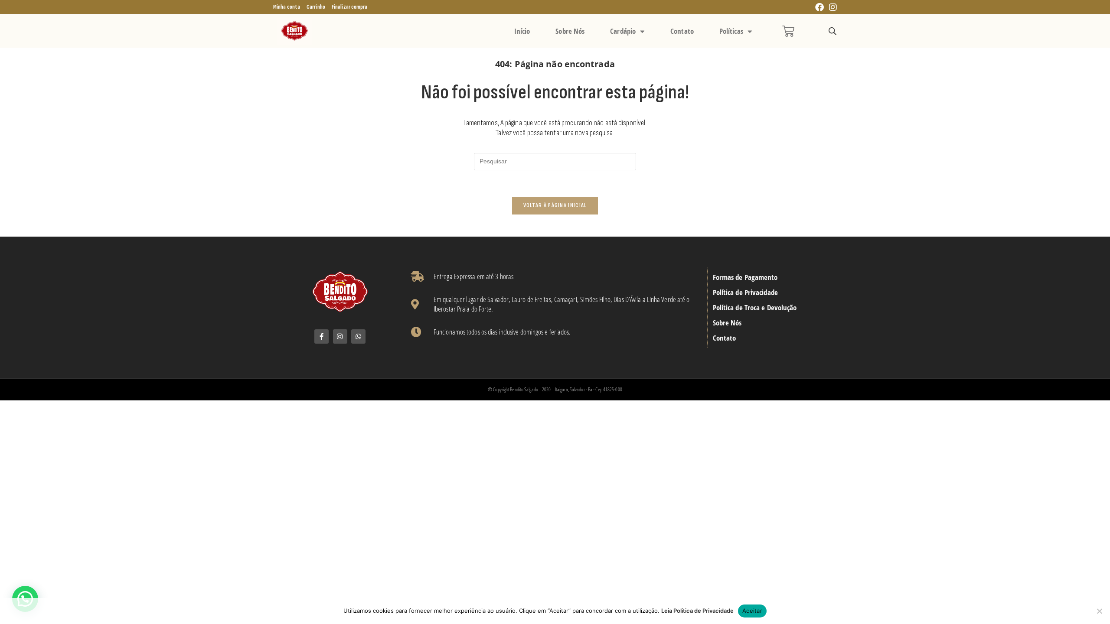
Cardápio (623, 31)
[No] (1099, 611)
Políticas (731, 31)
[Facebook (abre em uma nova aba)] (819, 7)
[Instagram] (340, 336)
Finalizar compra (350, 6)
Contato (682, 31)
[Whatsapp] (358, 336)
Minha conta (286, 6)
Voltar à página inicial (555, 205)
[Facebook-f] (321, 336)
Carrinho (316, 6)
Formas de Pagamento (745, 277)
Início (522, 31)
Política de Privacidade (745, 292)
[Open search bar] (832, 31)
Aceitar (752, 610)
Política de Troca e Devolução (755, 307)
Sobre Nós (569, 31)
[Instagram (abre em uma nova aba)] (831, 7)
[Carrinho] (788, 31)
